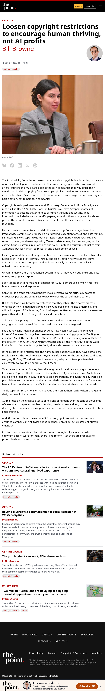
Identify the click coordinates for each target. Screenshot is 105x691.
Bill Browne (18, 48)
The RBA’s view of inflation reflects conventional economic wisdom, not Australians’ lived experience (41, 468)
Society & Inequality (10, 69)
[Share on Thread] (35, 165)
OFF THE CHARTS (12, 551)
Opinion (47, 634)
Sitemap (52, 653)
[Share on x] (27, 165)
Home (14, 634)
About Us (61, 641)
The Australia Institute (47, 676)
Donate (78, 6)
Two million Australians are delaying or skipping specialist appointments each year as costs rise (35, 592)
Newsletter (97, 653)
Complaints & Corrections (73, 653)
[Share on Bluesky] (4, 165)
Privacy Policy (36, 653)
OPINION (8, 20)
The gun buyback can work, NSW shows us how (34, 556)
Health (24, 610)
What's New (29, 634)
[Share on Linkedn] (20, 165)
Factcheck (44, 641)
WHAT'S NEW (10, 586)
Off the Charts (66, 634)
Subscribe (89, 6)
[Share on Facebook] (12, 165)
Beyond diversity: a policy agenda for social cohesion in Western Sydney (39, 513)
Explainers (88, 634)
